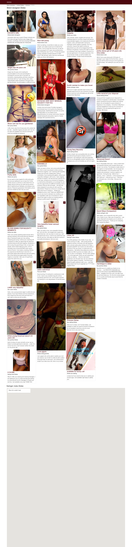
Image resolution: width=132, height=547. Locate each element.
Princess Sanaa (73, 320)
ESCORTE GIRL (13, 33)
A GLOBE (11, 372)
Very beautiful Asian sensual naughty (48, 225)
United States (20, 5)
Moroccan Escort (103, 159)
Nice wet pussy (43, 40)
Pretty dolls (12, 175)
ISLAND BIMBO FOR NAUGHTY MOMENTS (19, 229)
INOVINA (9, 2)
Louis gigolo (42, 352)
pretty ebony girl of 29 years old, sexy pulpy (109, 52)
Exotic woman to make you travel (79, 85)
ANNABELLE (42, 164)
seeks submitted (43, 270)
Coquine (70, 33)
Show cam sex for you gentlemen (20, 124)
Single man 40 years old (17, 67)
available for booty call (75, 371)
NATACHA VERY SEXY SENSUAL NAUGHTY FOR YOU (49, 102)
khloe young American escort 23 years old (20, 337)
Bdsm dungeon (11, 5)
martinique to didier (104, 264)
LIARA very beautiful (15, 287)
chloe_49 (70, 235)
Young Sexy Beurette (75, 150)
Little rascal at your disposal (107, 93)
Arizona (28, 5)
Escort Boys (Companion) (106, 211)
